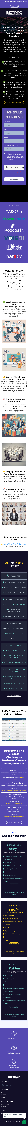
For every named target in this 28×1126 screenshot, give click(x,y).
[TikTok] (11, 1085)
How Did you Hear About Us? (11, 145)
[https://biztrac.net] (14, 13)
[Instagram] (3, 1085)
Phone (6, 137)
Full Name (7, 121)
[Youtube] (7, 1085)
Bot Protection (7, 163)
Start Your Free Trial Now (15, 544)
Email (5, 129)
